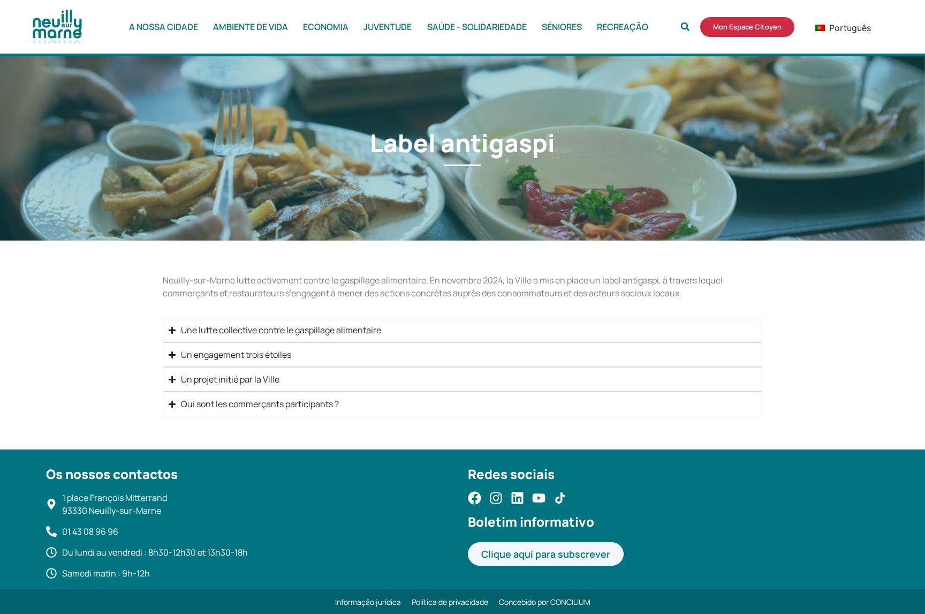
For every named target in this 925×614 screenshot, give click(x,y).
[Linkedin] (517, 498)
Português (835, 28)
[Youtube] (538, 498)
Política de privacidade (450, 602)
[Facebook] (474, 498)
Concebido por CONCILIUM (544, 602)
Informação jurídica (368, 602)
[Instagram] (496, 498)
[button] (685, 27)
